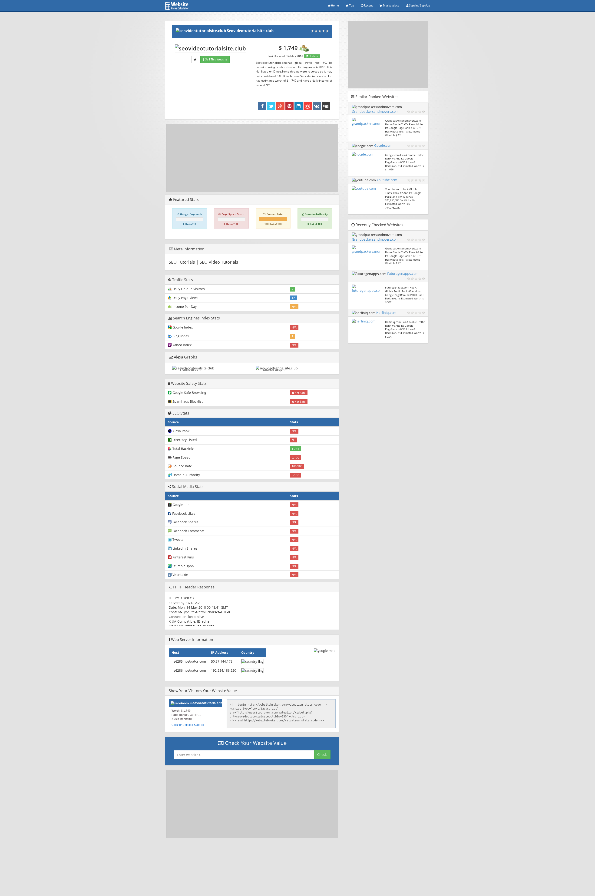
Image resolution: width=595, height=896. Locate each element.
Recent (368, 5)
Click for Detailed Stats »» (188, 725)
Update (313, 56)
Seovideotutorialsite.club (250, 30)
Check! (322, 754)
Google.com (383, 145)
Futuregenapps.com (402, 273)
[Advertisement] (252, 158)
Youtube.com (387, 180)
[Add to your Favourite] (195, 59)
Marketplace (390, 5)
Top (351, 5)
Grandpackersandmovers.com (375, 111)
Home (334, 5)
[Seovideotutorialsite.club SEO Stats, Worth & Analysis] (326, 106)
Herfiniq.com (386, 312)
